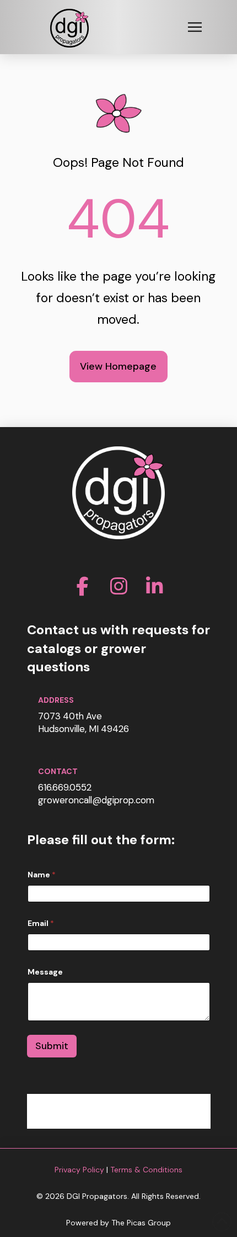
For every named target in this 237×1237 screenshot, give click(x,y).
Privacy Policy (79, 1170)
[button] (194, 27)
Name (42, 875)
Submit (51, 1046)
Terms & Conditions (146, 1170)
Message (45, 972)
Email (41, 923)
